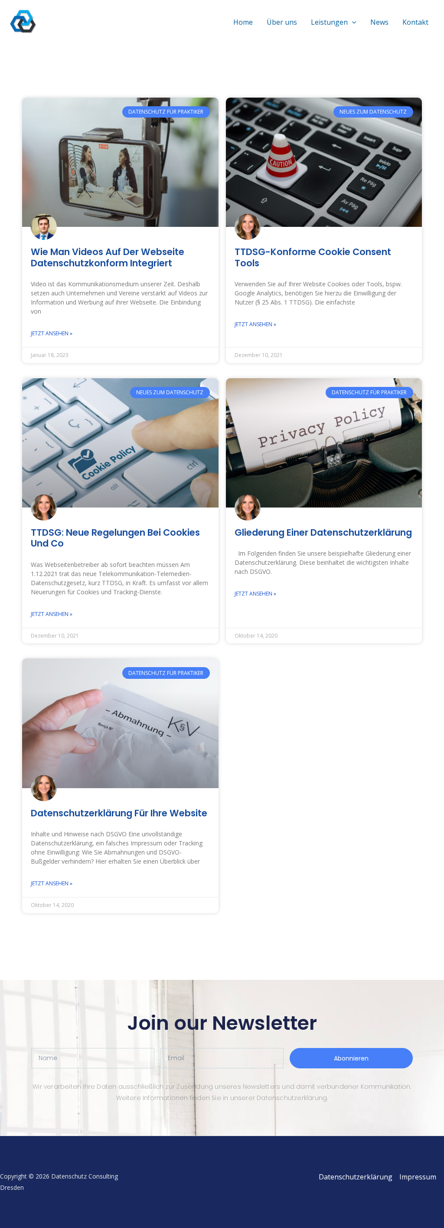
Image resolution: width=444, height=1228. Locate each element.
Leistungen (329, 22)
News (379, 22)
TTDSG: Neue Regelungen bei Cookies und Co (115, 538)
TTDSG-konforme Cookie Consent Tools (313, 257)
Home (243, 22)
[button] (352, 22)
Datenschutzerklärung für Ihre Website (119, 813)
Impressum (417, 1177)
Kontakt (415, 22)
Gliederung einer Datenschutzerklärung (323, 532)
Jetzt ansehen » (51, 333)
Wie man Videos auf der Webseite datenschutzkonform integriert (107, 257)
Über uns (282, 22)
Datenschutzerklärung (355, 1177)
